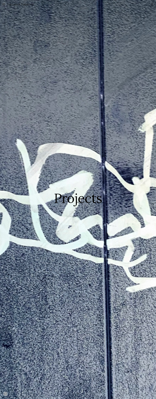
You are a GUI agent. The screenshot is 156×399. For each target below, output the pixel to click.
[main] (78, 199)
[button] (3, 4)
